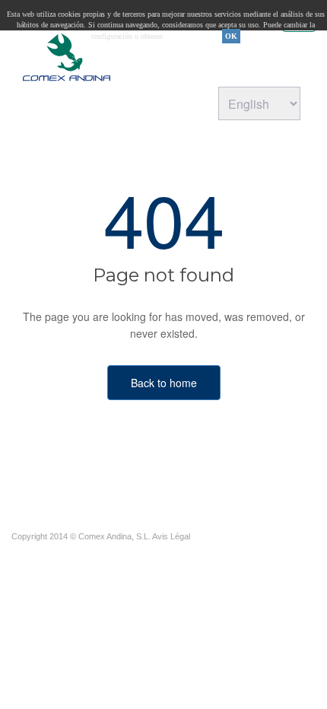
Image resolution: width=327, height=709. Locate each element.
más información (194, 36)
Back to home (164, 382)
